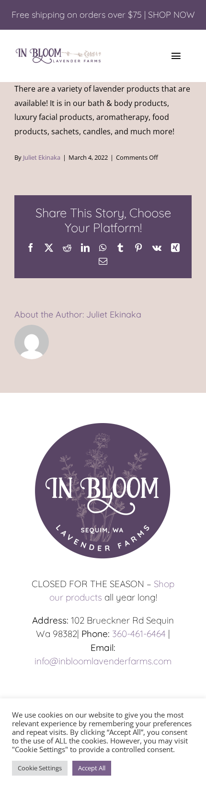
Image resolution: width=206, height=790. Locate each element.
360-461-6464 (139, 633)
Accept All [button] (91, 768)
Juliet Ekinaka (41, 157)
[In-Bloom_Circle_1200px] (103, 423)
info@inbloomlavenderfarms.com (103, 661)
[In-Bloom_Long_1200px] (58, 50)
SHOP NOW (171, 14)
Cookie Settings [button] (40, 768)
